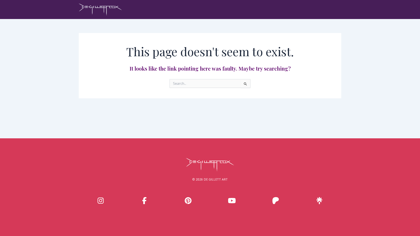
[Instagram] (100, 200)
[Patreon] (275, 200)
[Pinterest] (188, 200)
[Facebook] (144, 200)
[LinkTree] (319, 200)
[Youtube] (232, 200)
